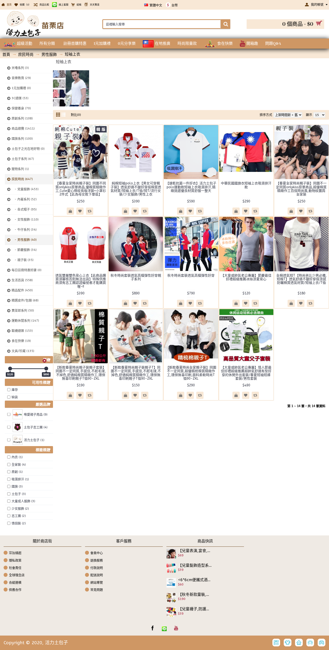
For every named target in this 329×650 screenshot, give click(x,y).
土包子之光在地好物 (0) (28, 148)
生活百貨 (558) (22, 280)
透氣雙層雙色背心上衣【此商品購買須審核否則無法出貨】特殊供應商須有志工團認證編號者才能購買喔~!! (80, 281)
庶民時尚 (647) (22, 179)
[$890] (46, 368)
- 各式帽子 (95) (24, 209)
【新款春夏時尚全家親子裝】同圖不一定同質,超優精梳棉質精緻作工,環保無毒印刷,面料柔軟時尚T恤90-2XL (191, 373)
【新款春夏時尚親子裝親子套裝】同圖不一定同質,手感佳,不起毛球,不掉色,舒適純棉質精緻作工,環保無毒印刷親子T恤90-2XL (80, 373)
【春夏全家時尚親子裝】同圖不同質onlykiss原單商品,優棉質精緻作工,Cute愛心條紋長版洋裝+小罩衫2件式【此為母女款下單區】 (80, 188)
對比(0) (76, 115)
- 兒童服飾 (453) (25, 189)
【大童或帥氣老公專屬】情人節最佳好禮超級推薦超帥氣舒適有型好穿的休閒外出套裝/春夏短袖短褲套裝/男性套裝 (246, 373)
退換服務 (96, 560)
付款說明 (96, 567)
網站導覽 (96, 582)
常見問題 (96, 590)
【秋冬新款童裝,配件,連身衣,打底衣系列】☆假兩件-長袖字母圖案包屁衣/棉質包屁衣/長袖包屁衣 (195, 594)
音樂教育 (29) (21, 78)
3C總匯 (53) (20, 98)
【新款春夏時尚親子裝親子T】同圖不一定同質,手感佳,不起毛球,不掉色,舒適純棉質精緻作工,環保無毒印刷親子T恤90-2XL (136, 373)
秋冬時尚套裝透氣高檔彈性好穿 (191, 275)
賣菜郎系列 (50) (23, 310)
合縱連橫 (15, 582)
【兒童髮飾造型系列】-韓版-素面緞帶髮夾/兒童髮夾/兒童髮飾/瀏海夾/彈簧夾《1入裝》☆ (195, 565)
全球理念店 (17, 575)
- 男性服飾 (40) (24, 239)
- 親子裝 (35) (22, 260)
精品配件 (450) (22, 290)
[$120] (10, 368)
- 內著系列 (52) (24, 199)
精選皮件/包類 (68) (25, 300)
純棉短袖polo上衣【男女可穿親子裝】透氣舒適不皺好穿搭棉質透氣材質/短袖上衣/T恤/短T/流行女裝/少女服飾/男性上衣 (136, 188)
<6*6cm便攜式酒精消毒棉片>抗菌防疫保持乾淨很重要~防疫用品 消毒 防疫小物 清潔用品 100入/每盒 (195, 580)
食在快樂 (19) (21, 341)
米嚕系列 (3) (20, 68)
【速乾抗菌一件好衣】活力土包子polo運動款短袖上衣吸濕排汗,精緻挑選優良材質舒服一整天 (191, 187)
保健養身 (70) (21, 108)
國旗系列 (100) (22, 138)
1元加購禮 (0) (21, 88)
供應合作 (15, 590)
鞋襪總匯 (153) (22, 330)
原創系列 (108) (22, 118)
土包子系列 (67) (23, 159)
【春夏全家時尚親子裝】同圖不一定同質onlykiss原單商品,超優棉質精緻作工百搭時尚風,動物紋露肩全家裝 (301, 188)
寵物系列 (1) (20, 169)
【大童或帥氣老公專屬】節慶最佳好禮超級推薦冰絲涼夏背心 (246, 277)
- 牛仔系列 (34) (24, 229)
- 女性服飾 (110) (25, 219)
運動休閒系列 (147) (25, 320)
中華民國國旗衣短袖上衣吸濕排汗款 (246, 185)
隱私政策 (15, 560)
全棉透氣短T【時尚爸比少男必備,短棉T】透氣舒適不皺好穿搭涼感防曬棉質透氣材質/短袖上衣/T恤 (301, 279)
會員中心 (96, 553)
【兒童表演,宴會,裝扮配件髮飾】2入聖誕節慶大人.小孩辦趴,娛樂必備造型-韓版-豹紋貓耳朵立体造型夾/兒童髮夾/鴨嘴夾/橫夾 (195, 551)
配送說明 (96, 575)
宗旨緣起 (15, 553)
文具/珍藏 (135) (23, 351)
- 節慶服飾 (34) (24, 250)
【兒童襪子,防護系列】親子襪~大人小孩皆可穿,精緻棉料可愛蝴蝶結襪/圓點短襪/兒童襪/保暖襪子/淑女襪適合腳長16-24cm (195, 609)
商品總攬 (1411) (23, 128)
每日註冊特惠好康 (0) (26, 270)
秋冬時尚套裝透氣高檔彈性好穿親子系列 (136, 277)
